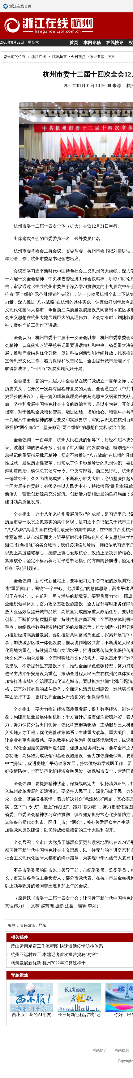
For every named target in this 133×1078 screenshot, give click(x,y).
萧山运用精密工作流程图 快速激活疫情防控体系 (57, 946)
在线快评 (114, 42)
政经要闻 (97, 57)
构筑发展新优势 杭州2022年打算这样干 (48, 963)
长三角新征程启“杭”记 (79, 1014)
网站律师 (121, 1050)
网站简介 (99, 1050)
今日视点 (78, 57)
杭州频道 (59, 57)
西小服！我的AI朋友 (31, 1014)
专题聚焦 (19, 975)
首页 (74, 42)
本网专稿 (92, 42)
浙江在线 (39, 57)
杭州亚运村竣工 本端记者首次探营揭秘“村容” (54, 954)
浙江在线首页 (6, 6)
